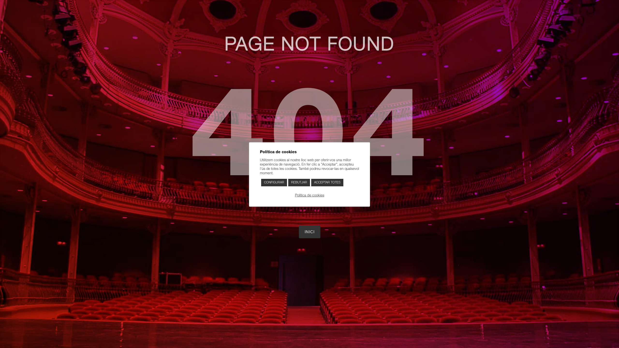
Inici (310, 232)
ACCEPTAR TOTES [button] (327, 182)
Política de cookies (309, 195)
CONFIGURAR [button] (274, 182)
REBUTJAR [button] (299, 182)
